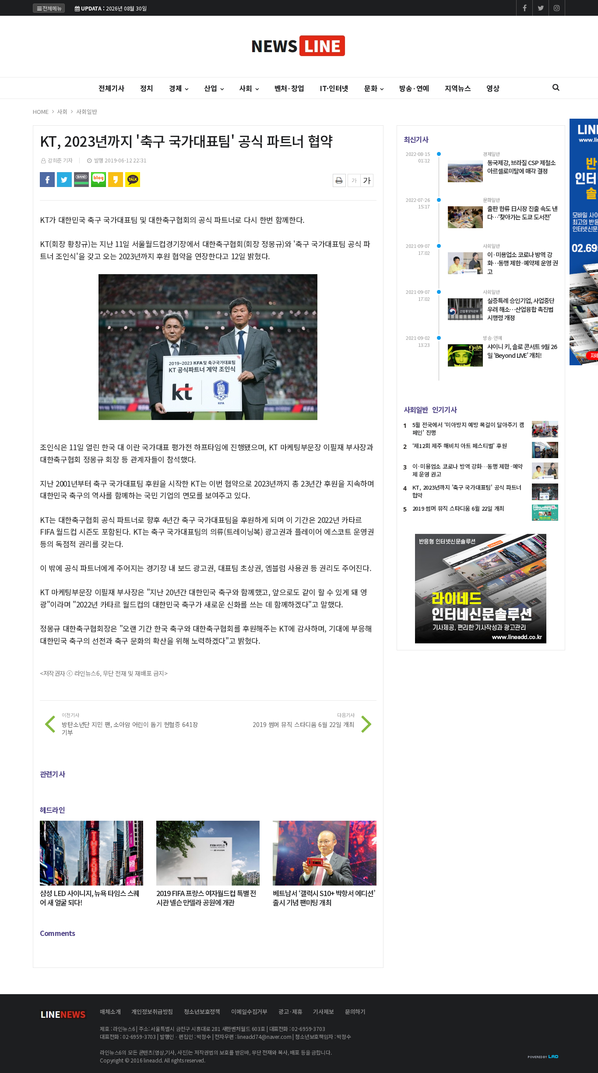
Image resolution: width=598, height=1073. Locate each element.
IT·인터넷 (334, 88)
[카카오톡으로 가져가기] (132, 179)
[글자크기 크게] (366, 180)
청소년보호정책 (202, 1011)
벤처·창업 (289, 88)
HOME (40, 111)
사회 (62, 111)
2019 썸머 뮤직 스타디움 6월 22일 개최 (458, 508)
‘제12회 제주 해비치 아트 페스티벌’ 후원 (459, 445)
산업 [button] (211, 88)
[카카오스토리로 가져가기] (115, 179)
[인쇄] (339, 180)
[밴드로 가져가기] (81, 179)
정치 (146, 88)
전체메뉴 (52, 8)
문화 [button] (371, 88)
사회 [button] (246, 88)
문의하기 (355, 1011)
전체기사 (111, 88)
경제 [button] (176, 88)
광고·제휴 (290, 1011)
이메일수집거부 (249, 1011)
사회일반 (86, 111)
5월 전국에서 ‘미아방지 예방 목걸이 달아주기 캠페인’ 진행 (468, 428)
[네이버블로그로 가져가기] (98, 179)
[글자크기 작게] (354, 180)
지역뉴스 (458, 88)
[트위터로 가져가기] (64, 179)
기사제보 (323, 1011)
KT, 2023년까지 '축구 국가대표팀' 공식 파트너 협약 (466, 491)
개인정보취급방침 (152, 1011)
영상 (493, 88)
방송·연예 (414, 88)
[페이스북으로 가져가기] (47, 179)
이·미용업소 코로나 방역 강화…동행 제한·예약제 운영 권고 (467, 470)
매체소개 (110, 1011)
